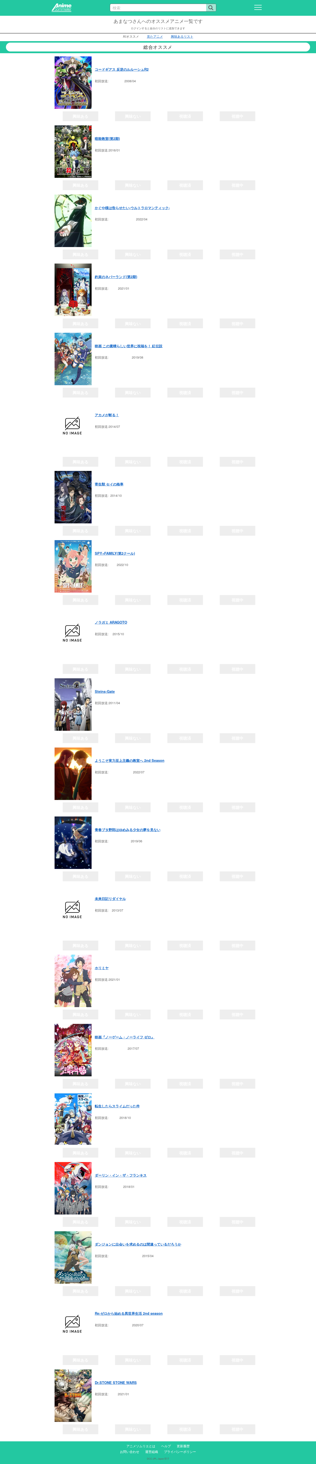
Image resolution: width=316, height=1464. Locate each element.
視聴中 (237, 116)
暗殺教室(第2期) (107, 138)
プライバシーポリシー (180, 1451)
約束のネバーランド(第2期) (116, 276)
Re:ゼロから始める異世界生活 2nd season (129, 1313)
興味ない (133, 116)
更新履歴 (183, 1446)
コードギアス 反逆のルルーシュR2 (122, 69)
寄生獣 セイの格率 (109, 484)
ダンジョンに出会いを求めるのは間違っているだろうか (138, 1244)
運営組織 (151, 1451)
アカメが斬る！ (107, 414)
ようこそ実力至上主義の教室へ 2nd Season (129, 760)
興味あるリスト (182, 36)
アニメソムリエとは (140, 1446)
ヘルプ (166, 1446)
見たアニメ (155, 36)
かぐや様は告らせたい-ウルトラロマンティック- (132, 207)
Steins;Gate (105, 691)
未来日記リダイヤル (110, 898)
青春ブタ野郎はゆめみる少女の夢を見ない (127, 829)
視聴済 (185, 116)
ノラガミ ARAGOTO (111, 622)
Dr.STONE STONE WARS (116, 1382)
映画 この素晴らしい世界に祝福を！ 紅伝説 (128, 345)
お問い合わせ (129, 1451)
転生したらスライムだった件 (117, 1105)
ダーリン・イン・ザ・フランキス (121, 1175)
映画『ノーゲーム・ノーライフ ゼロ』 (125, 1036)
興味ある (80, 116)
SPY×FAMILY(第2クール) (115, 553)
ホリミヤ (102, 967)
